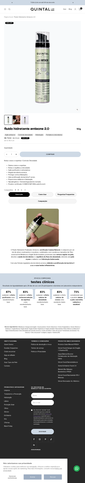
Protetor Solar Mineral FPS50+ (68, 344)
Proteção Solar (9, 405)
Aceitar (32, 477)
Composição (42, 201)
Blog (70, 9)
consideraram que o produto (76, 297)
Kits (5, 419)
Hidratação (8, 397)
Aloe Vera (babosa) (24, 330)
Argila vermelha (50, 328)
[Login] (75, 9)
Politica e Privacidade (38, 352)
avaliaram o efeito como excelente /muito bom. (59, 297)
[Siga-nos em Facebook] (34, 439)
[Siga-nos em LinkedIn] (34, 445)
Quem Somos (8, 344)
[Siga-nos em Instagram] (39, 439)
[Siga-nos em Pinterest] (45, 439)
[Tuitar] (21, 190)
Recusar (53, 477)
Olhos (6, 408)
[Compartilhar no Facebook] (15, 190)
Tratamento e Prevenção (12, 394)
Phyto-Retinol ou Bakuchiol (71, 328)
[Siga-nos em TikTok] (51, 439)
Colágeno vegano (46, 332)
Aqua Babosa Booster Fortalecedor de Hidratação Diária (67, 356)
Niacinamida (59, 328)
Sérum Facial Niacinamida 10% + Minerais (69, 376)
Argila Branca (16, 328)
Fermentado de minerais (70, 330)
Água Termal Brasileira (11, 330)
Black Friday (8, 426)
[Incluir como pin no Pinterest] (18, 190)
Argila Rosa (41, 328)
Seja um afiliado (9, 355)
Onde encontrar (9, 352)
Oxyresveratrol (41, 327)
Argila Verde (24, 328)
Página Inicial (8, 17)
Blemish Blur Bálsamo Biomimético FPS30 (65, 370)
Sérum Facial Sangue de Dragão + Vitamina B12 (69, 349)
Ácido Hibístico (75, 327)
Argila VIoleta (33, 328)
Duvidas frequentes (11, 348)
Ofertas (7, 423)
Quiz (64, 9)
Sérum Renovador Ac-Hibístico (68, 381)
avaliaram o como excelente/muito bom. (8, 296)
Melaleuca (21, 327)
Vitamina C (8, 328)
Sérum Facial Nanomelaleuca (68, 362)
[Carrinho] (80, 9)
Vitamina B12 (56, 332)
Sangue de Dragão (30, 327)
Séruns (6, 412)
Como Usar (42, 194)
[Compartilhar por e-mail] (25, 190)
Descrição (19, 194)
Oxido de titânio (47, 330)
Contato (7, 366)
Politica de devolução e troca (41, 344)
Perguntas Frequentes (66, 194)
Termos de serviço (37, 348)
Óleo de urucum (57, 330)
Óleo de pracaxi (35, 332)
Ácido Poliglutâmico (64, 327)
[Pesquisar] (9, 9)
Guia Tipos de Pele (10, 362)
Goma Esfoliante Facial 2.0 (67, 366)
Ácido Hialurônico (52, 327)
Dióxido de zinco (36, 330)
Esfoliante (7, 415)
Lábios (6, 401)
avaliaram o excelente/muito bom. (42, 297)
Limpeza (7, 390)
